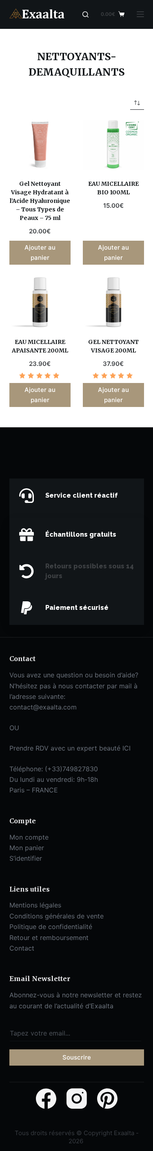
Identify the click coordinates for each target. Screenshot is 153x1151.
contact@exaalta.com (43, 707)
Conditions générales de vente (56, 916)
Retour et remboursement (49, 937)
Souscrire (76, 1057)
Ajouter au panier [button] (39, 252)
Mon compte (29, 837)
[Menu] (140, 14)
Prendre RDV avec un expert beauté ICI (70, 748)
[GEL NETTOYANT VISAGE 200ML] (113, 302)
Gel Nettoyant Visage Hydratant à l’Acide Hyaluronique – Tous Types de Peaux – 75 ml (40, 201)
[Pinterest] (107, 1098)
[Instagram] (77, 1098)
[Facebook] (46, 1098)
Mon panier (26, 848)
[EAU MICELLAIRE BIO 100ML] (113, 145)
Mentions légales (35, 905)
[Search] (85, 14)
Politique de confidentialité (50, 927)
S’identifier (25, 858)
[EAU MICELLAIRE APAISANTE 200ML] (40, 302)
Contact (21, 948)
